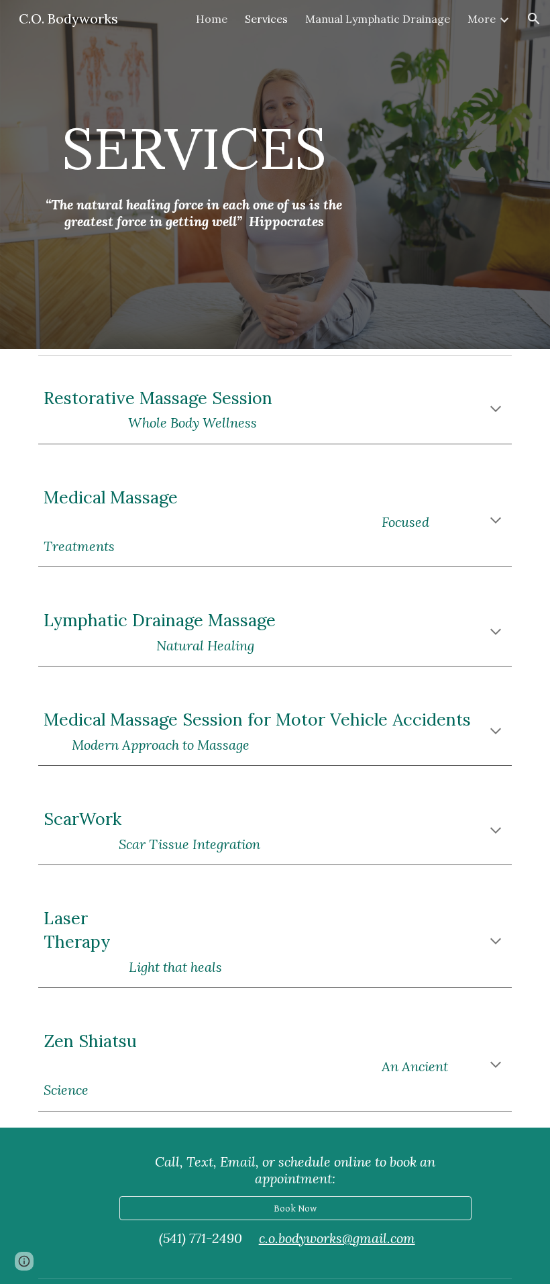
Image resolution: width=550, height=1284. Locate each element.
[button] (534, 19)
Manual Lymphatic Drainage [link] (377, 19)
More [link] (482, 19)
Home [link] (211, 19)
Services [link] (266, 19)
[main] (194, 148)
